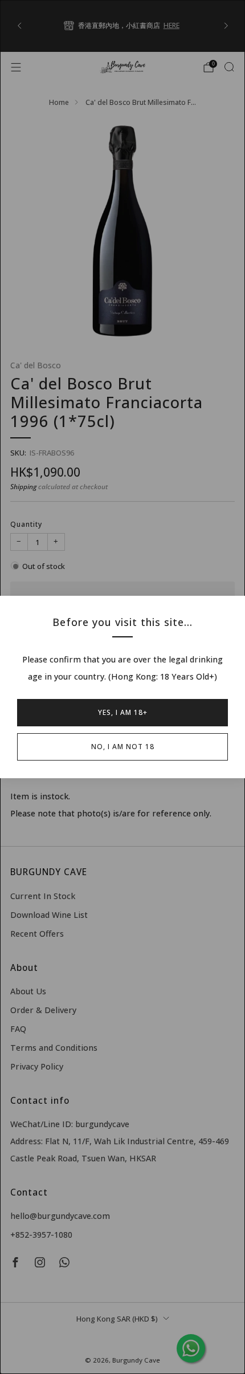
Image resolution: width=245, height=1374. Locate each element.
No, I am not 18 (122, 746)
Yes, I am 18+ (123, 712)
